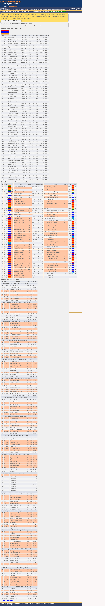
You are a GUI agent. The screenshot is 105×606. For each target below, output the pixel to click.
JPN (38, 9)
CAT (11, 9)
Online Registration (44, 11)
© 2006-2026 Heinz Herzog (26, 603)
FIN (27, 9)
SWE (59, 9)
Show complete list (7, 600)
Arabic (1, 9)
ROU (51, 9)
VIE (64, 9)
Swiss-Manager (55, 11)
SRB (55, 9)
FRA (29, 9)
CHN (14, 9)
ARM (4, 9)
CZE (17, 9)
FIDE (64, 11)
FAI (25, 9)
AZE (6, 9)
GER (31, 9)
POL (47, 9)
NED (45, 9)
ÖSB (61, 11)
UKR (63, 9)
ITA (36, 9)
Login (77, 9)
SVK (57, 9)
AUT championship (23, 11)
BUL (9, 9)
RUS (53, 9)
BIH (8, 9)
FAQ (36, 11)
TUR (61, 9)
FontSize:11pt (68, 9)
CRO (16, 9)
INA (35, 9)
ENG (22, 9)
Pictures (32, 11)
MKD (41, 9)
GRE (33, 9)
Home (2, 11)
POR (49, 9)
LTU (43, 9)
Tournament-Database (11, 11)
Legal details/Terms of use (7, 605)
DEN (20, 9)
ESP (23, 9)
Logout (80, 9)
